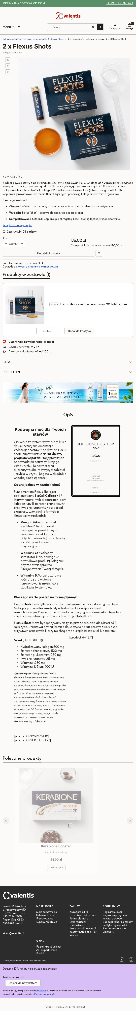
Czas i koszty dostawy (82, 915)
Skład (8, 362)
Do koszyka (56, 867)
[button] (100, 27)
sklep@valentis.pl (13, 933)
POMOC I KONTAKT (119, 3)
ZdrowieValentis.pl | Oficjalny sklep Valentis (25, 38)
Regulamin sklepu (113, 911)
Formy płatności (78, 918)
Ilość (5, 238)
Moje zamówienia (46, 911)
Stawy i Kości (57, 38)
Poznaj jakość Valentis (49, 946)
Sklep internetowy (64, 1006)
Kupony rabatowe (46, 921)
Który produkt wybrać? (82, 928)
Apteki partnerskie (46, 950)
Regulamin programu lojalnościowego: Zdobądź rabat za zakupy (118, 918)
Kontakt (41, 953)
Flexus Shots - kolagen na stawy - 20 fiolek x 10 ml (94, 304)
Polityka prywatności (115, 925)
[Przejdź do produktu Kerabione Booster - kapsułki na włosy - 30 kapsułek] (56, 805)
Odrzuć (107, 931)
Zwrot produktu (78, 911)
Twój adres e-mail (13, 977)
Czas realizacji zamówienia (77, 923)
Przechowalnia (44, 918)
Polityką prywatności (45, 993)
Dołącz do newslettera (23, 983)
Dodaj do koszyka (48, 253)
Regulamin (40, 990)
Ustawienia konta (46, 915)
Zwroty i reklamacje (114, 928)
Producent (12, 372)
